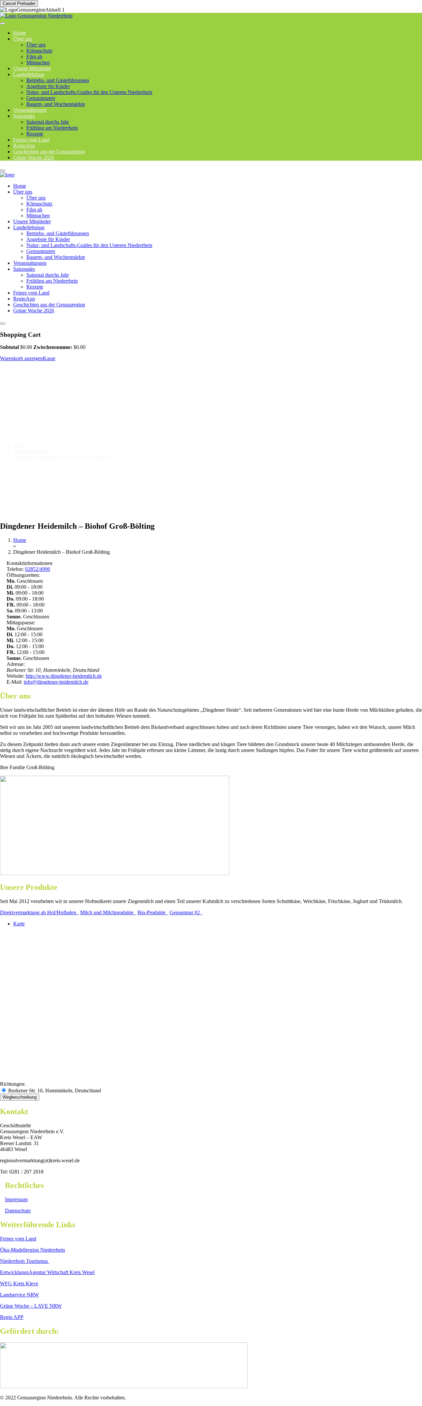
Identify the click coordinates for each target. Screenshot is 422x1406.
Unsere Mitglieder (32, 221)
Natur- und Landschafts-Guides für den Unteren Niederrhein (89, 92)
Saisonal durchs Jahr (47, 122)
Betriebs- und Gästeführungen (57, 80)
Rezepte (34, 287)
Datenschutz (18, 1210)
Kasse (49, 358)
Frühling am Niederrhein (52, 128)
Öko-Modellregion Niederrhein (32, 1250)
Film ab (34, 56)
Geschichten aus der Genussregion (49, 304)
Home (19, 186)
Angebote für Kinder (48, 86)
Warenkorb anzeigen (21, 358)
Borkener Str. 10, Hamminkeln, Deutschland (54, 1090)
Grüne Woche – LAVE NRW (31, 1306)
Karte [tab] (19, 923)
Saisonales (24, 116)
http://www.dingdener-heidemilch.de (64, 676)
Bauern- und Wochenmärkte (55, 104)
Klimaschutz (39, 50)
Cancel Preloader (19, 3)
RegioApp (24, 298)
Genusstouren (40, 98)
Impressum (16, 1199)
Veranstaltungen (29, 263)
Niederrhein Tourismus (24, 1261)
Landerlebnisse (29, 74)
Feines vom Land (31, 293)
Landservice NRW (19, 1294)
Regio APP (11, 1317)
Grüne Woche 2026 (33, 157)
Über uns (22, 39)
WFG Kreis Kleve (19, 1283)
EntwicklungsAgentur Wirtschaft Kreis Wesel (47, 1272)
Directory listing (30, 451)
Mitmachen (38, 215)
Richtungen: (12, 1084)
